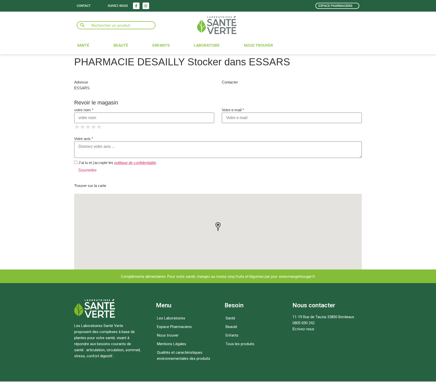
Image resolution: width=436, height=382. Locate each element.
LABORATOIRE (207, 45)
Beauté (121, 45)
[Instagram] (146, 6)
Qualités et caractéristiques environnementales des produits (183, 355)
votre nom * (83, 110)
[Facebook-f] (136, 6)
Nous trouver (258, 45)
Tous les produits (240, 344)
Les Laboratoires (171, 318)
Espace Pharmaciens (174, 326)
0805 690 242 (303, 323)
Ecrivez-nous (303, 329)
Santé (83, 45)
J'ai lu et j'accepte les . (117, 163)
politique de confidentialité (135, 162)
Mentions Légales (171, 344)
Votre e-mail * (233, 110)
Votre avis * (83, 139)
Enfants (161, 45)
